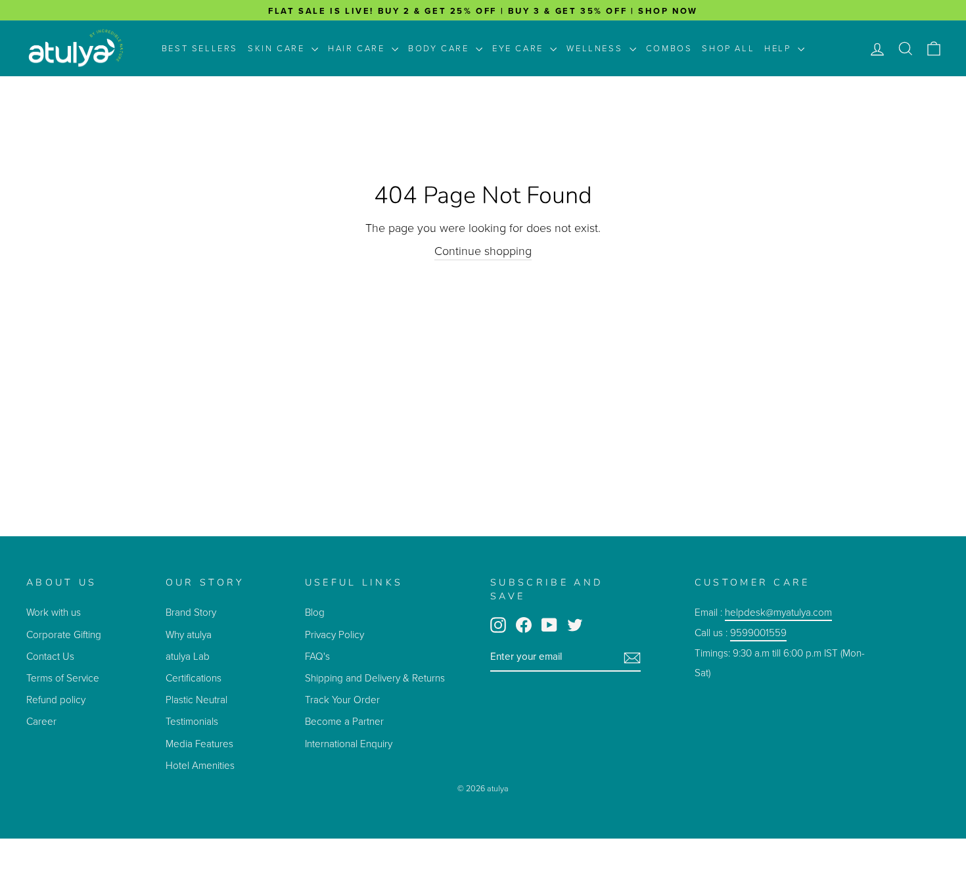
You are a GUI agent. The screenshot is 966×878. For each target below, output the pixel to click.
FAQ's (317, 656)
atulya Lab (188, 656)
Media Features (199, 743)
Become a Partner (344, 721)
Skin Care (278, 48)
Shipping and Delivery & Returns (375, 677)
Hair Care (358, 48)
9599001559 (758, 632)
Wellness (596, 48)
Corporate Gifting (63, 634)
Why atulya (189, 634)
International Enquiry (348, 743)
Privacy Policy (334, 634)
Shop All (728, 48)
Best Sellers (200, 48)
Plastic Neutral (196, 699)
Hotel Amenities (200, 765)
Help (779, 48)
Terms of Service (62, 677)
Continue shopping (483, 251)
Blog (315, 612)
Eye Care (519, 48)
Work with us (53, 612)
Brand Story (191, 612)
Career (41, 721)
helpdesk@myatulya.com (778, 612)
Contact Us (50, 656)
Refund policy (55, 699)
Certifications (193, 677)
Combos (669, 48)
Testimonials (193, 721)
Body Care (440, 48)
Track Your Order (342, 699)
